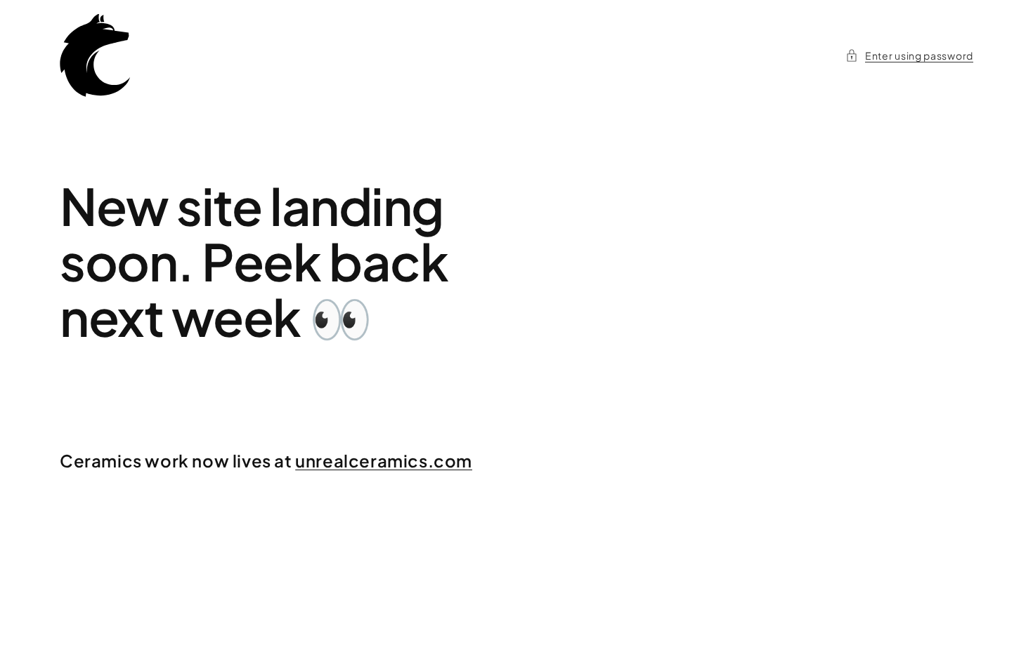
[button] (909, 56)
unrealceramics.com (383, 460)
